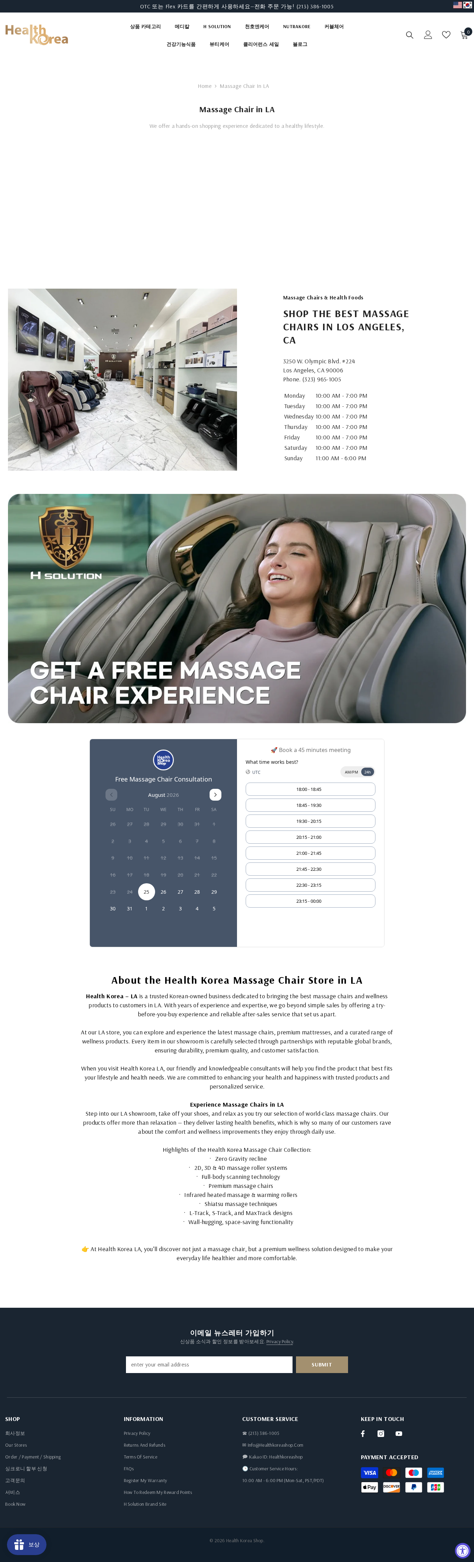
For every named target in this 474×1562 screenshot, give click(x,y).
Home (205, 85)
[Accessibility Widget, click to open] (463, 1551)
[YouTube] (398, 1433)
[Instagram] (380, 1433)
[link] (122, 380)
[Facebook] (362, 1433)
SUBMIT (322, 1364)
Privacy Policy (279, 1341)
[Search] (409, 35)
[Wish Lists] (446, 35)
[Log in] (428, 35)
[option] (237, 6)
